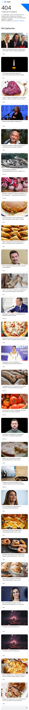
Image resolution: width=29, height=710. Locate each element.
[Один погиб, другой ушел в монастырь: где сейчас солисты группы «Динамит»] (14, 44)
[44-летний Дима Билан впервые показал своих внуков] (14, 260)
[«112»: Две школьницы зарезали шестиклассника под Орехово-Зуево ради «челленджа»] (14, 68)
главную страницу (19, 20)
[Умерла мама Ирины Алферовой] (14, 116)
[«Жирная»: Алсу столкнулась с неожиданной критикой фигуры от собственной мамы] (14, 357)
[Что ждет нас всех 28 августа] (14, 621)
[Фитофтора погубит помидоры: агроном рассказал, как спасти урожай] (14, 405)
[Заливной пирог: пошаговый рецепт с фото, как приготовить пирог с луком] (14, 212)
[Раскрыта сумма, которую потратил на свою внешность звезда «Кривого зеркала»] (14, 140)
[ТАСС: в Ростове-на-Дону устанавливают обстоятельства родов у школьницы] (14, 284)
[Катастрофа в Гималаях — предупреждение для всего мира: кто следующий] (14, 164)
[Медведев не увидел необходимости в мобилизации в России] (14, 309)
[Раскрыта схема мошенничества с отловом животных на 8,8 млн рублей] (14, 477)
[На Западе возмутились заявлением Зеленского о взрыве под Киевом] (14, 429)
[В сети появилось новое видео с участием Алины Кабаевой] (14, 501)
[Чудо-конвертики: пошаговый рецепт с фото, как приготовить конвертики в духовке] (14, 236)
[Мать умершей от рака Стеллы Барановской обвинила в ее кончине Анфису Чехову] (14, 597)
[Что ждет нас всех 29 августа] (14, 645)
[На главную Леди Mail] (8, 2)
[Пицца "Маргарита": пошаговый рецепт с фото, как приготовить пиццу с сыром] (14, 669)
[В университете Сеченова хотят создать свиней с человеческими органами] (14, 381)
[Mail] (5, 2)
